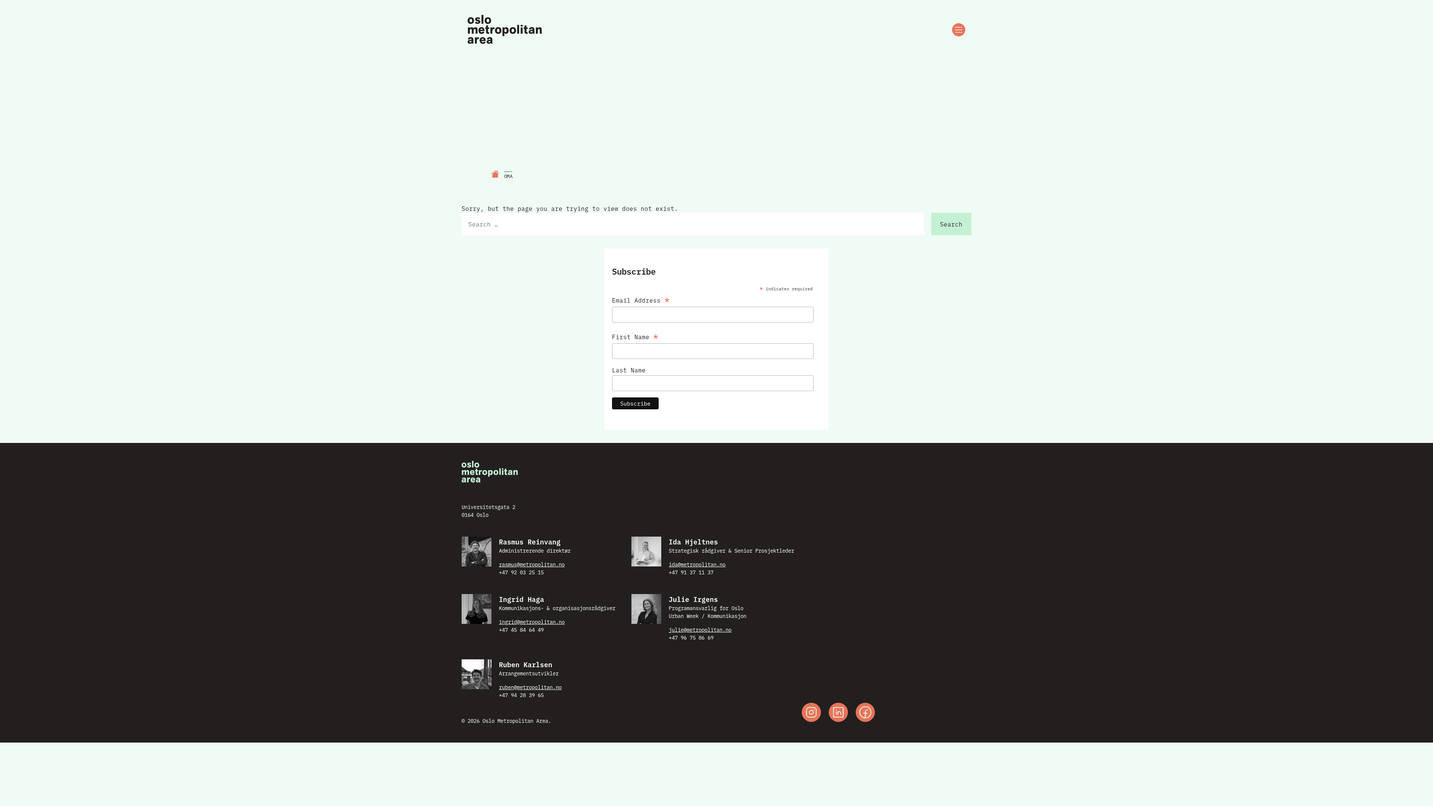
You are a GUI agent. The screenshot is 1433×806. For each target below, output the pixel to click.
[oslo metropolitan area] (505, 30)
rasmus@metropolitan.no (532, 564)
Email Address (640, 299)
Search (951, 224)
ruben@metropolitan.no (530, 687)
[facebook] (865, 713)
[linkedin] (838, 713)
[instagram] (811, 713)
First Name (635, 335)
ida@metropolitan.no (697, 564)
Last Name (629, 370)
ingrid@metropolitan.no (532, 621)
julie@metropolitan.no (700, 629)
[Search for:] (693, 224)
